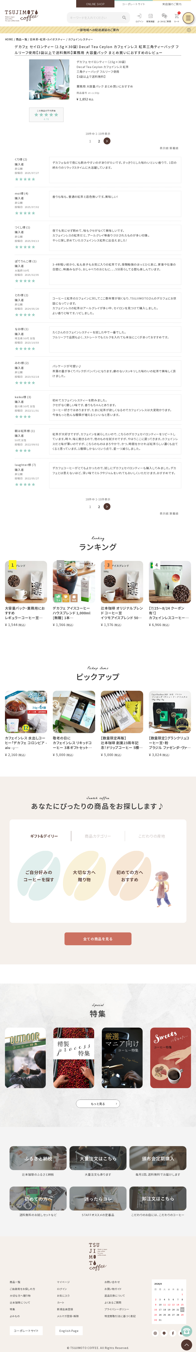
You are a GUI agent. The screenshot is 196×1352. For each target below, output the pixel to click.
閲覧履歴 (150, 21)
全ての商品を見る (98, 938)
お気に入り (63, 1295)
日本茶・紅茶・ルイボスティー (47, 39)
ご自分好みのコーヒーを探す (39, 875)
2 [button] (99, 140)
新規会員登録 (65, 1309)
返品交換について (115, 1295)
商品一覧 (21, 39)
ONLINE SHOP (95, 4)
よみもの (15, 1316)
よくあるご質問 (164, 21)
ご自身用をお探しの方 (22, 1289)
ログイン (140, 21)
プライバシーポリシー (117, 1309)
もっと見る (98, 1104)
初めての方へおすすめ (129, 875)
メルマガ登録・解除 (68, 1316)
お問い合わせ (112, 1282)
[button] (107, 140)
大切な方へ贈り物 (84, 875)
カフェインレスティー (80, 39)
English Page (69, 1331)
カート (60, 1302)
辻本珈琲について (20, 1302)
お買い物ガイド (113, 1289)
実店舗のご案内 (172, 4)
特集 (12, 1309)
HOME (9, 39)
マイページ (63, 1282)
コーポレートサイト (133, 4)
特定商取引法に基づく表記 (120, 1316)
